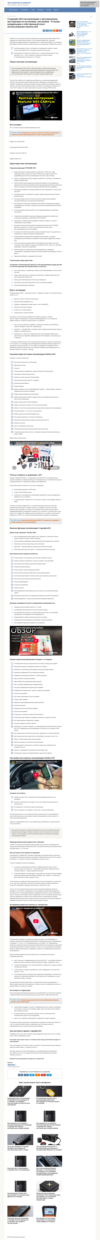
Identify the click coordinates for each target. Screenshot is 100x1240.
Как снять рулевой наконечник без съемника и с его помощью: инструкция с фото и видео (84, 24)
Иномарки (41, 10)
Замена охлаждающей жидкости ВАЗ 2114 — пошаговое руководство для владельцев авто (84, 42)
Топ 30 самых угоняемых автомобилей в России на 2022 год (84, 67)
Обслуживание (13, 10)
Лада (32, 10)
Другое (56, 10)
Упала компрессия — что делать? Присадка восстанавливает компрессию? (84, 34)
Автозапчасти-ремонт (19, 2)
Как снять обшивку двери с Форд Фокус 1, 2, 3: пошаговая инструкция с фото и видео (84, 59)
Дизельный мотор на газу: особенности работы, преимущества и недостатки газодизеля (84, 51)
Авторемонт (24, 10)
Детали (49, 10)
